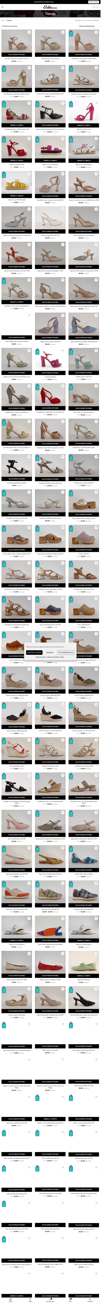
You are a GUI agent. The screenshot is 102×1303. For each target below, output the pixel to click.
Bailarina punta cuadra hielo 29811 (17, 980)
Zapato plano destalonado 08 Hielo (17, 874)
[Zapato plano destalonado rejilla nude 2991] (84, 821)
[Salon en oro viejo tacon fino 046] (84, 1105)
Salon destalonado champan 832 (84, 235)
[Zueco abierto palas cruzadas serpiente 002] (16, 536)
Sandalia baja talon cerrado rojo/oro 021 (17, 129)
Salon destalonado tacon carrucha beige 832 (16, 1050)
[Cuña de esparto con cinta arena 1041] (84, 713)
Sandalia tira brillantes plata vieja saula (50, 483)
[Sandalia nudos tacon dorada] (50, 41)
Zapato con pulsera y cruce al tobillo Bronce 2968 (84, 200)
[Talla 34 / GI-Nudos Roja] (16, 147)
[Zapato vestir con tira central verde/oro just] (16, 359)
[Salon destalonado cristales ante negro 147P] (84, 997)
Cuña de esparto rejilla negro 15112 (17, 731)
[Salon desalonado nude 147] (50, 1140)
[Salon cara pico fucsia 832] (50, 1032)
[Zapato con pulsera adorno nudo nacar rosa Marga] (50, 1068)
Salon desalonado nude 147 (50, 1158)
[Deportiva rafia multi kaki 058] (50, 891)
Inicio (3, 20)
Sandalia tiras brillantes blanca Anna (50, 518)
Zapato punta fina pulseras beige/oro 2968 (50, 271)
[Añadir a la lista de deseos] (29, 32)
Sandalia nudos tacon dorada (50, 58)
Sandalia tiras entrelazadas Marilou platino (16, 94)
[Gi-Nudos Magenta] (50, 359)
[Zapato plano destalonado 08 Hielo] (16, 856)
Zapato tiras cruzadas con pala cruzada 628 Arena (50, 306)
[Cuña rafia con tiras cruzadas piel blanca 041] (50, 76)
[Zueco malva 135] (84, 536)
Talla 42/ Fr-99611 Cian (83, 980)
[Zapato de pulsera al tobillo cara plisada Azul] (84, 324)
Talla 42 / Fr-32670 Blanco (84, 944)
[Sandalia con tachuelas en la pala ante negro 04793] (16, 783)
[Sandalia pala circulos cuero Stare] (84, 571)
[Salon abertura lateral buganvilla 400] (84, 1032)
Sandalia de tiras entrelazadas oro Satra (50, 589)
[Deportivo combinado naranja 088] (16, 891)
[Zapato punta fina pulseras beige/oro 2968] (50, 253)
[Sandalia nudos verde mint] (84, 359)
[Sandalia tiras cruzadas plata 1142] (84, 465)
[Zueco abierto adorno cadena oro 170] (84, 500)
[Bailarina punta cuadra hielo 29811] (16, 962)
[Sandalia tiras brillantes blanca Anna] (50, 500)
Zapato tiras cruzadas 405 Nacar (84, 1264)
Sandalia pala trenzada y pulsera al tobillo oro (16, 447)
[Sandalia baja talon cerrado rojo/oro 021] (16, 111)
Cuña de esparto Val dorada (16, 1015)
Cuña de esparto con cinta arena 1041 (83, 731)
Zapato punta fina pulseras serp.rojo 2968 (16, 271)
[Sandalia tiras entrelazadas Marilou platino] (16, 76)
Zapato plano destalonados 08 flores (50, 874)
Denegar (50, 652)
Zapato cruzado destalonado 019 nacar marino (50, 129)
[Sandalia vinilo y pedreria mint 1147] (16, 500)
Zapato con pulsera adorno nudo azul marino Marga (16, 1087)
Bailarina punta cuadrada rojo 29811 (50, 980)
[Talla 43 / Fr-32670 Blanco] (16, 927)
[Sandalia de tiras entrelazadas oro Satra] (50, 571)
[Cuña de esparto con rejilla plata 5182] (16, 677)
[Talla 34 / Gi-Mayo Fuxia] (84, 111)
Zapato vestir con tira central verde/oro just (17, 377)
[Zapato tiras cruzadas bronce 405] (16, 1105)
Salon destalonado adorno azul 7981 (50, 1193)
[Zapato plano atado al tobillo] (84, 856)
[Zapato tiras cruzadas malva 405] (50, 324)
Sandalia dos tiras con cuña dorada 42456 (50, 801)
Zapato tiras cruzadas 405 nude (83, 1085)
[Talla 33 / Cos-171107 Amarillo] (16, 182)
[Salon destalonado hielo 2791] (50, 217)
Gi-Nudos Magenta (50, 377)
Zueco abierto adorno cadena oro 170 (83, 518)
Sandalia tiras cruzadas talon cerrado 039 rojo (50, 412)
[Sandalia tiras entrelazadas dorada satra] (16, 607)
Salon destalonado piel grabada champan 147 (84, 306)
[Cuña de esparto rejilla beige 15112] (50, 677)
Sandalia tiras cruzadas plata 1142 (84, 483)
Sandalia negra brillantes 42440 (16, 483)
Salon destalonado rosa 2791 (17, 839)
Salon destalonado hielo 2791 (50, 235)
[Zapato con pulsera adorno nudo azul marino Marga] (16, 1068)
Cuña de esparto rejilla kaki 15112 (83, 695)
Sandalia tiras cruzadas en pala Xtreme (16, 412)
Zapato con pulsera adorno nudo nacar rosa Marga (50, 1087)
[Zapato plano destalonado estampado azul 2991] (50, 821)
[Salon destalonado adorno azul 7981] (50, 1176)
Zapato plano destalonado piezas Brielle (50, 944)
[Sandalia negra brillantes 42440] (16, 465)
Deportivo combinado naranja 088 (16, 909)
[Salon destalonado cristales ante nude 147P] (50, 997)
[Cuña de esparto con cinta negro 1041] (50, 713)
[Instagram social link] (97, 6)
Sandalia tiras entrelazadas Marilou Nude (84, 58)
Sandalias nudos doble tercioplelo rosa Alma (50, 448)
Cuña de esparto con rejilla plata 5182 (17, 695)
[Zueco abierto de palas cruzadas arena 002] (50, 536)
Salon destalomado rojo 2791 (84, 1158)
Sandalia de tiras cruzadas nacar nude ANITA (50, 200)
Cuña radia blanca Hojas (17, 766)
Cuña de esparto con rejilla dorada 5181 (83, 660)
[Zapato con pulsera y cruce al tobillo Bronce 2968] (84, 182)
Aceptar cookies (34, 652)
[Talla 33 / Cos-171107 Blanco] (84, 147)
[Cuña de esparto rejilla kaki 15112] (84, 677)
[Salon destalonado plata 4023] (50, 1211)
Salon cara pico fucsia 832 (50, 1050)
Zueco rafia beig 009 (83, 625)
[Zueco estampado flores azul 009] (50, 607)
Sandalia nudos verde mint (84, 377)
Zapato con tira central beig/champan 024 (50, 1123)
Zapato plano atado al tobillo (84, 874)
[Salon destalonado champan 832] (84, 217)
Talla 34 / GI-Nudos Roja (16, 164)
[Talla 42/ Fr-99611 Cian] (84, 962)
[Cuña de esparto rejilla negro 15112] (16, 713)
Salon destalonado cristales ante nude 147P (50, 1015)
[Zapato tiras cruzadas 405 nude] (84, 1068)
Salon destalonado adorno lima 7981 (17, 1229)
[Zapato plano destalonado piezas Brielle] (50, 927)
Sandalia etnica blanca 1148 (50, 766)
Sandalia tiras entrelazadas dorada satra (17, 625)
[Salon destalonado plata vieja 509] (84, 1211)
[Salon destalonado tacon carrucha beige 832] (16, 1032)
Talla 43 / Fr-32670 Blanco (17, 944)
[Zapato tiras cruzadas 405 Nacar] (84, 1247)
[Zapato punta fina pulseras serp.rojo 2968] (16, 253)
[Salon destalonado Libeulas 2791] (16, 1176)
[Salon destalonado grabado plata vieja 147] (16, 1140)
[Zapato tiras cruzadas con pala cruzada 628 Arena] (50, 288)
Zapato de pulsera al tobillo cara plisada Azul (83, 342)
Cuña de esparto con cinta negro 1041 (50, 731)
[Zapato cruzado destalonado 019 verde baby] (16, 217)
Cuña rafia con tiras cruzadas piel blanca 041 (50, 94)
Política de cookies (41, 657)
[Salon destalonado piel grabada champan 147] (84, 288)
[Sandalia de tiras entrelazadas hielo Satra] (84, 76)
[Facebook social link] (93, 6)
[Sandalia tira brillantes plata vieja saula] (50, 465)
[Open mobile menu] (2, 7)
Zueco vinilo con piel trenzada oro (83, 412)
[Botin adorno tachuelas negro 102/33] (16, 1282)
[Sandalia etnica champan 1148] (84, 748)
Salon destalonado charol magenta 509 (50, 1264)
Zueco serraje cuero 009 (16, 660)
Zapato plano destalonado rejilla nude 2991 (84, 839)
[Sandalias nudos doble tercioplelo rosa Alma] (50, 430)
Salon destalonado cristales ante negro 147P (83, 1015)
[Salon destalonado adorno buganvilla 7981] (84, 1176)
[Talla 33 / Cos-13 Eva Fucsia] (50, 147)
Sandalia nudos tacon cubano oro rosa (17, 58)
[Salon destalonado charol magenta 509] (50, 1246)
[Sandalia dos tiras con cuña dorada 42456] (50, 783)
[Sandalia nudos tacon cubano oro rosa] (16, 41)
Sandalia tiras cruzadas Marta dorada (84, 447)
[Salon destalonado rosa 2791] (16, 821)
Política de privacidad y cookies (55, 657)
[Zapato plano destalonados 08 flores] (50, 856)
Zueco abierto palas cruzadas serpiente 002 (16, 554)
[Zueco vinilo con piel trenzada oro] (84, 394)
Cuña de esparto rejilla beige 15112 (50, 695)
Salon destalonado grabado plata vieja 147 (17, 1158)
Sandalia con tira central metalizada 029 (17, 306)
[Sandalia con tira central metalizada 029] (16, 288)
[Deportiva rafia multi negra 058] (84, 891)
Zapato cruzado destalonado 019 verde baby (16, 235)
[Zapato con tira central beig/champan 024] (50, 1105)
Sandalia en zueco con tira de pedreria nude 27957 (83, 802)
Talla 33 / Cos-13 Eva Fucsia (50, 164)
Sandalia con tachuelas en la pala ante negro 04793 (16, 802)
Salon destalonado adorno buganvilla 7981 (84, 1193)
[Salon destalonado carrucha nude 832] (16, 324)
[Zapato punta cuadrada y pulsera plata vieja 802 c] (16, 1247)
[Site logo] (50, 7)
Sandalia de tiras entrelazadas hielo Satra (83, 94)
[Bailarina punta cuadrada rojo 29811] (50, 962)
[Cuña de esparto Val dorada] (16, 997)
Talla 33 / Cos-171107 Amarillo (17, 200)
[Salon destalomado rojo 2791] (84, 1140)
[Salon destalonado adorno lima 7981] (16, 1211)
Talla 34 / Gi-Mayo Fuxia (84, 129)
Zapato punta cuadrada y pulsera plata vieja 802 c (17, 1264)
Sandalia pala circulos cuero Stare (84, 589)
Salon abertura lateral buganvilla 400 (84, 1050)
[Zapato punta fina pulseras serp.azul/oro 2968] (84, 253)
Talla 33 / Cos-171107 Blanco (83, 165)
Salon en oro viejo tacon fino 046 (83, 1123)
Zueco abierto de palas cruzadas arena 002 (50, 554)
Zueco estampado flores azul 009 (50, 625)
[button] (16, 125)
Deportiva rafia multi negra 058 (83, 909)
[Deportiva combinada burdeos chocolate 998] (50, 1282)
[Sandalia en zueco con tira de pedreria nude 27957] (84, 783)
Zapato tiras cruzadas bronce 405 (16, 1123)
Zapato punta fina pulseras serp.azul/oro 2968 (84, 271)
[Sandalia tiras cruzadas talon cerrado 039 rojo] (50, 394)
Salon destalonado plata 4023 (50, 1229)
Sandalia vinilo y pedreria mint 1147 (16, 518)
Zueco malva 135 (84, 554)
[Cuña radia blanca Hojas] (16, 748)
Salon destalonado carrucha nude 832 (16, 341)
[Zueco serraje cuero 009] (16, 642)
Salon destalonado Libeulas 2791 (17, 1194)
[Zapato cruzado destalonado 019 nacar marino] (50, 111)
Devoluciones (93, 1)
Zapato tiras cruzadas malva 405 (50, 342)
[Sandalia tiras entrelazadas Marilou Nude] (84, 41)
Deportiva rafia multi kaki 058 (50, 909)
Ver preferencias (65, 652)
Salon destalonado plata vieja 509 (83, 1229)
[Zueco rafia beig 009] (84, 607)
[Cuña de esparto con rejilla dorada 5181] (84, 642)
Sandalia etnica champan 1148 (84, 766)
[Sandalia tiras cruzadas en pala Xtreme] (16, 394)
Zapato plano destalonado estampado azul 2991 (50, 839)
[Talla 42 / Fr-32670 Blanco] (84, 927)
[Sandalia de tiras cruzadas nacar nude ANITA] (50, 182)
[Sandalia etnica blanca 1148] (50, 748)
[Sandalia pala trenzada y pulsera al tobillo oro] (16, 430)
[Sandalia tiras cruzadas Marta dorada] (84, 430)
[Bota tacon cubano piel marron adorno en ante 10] (84, 1282)
